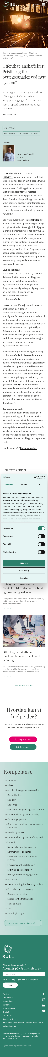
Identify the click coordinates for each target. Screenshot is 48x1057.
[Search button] (30, 4)
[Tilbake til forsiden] (11, 4)
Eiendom (11, 799)
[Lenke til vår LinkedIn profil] (43, 1005)
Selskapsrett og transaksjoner (21, 898)
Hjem (5, 53)
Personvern (12, 879)
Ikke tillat (24, 578)
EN (38, 4)
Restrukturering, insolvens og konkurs (25, 884)
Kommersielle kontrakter (19, 851)
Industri (11, 842)
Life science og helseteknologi (21, 864)
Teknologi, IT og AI (15, 913)
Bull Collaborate (9, 1026)
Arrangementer (9, 1008)
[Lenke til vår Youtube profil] (43, 1011)
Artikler (12, 53)
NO (34, 4)
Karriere (6, 1004)
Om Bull (6, 1012)
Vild (29, 1046)
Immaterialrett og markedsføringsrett (25, 837)
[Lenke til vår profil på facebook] (43, 994)
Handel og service (15, 832)
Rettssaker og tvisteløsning (20, 889)
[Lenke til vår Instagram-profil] (43, 999)
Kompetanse (8, 997)
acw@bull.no (23, 160)
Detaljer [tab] (24, 484)
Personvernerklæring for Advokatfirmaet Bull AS (23, 1022)
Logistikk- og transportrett (19, 869)
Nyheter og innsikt (10, 1019)
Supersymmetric (19, 1046)
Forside (6, 994)
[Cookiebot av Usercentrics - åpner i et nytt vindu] (34, 477)
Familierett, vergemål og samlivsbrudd (25, 809)
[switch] (41, 536)
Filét (11, 1046)
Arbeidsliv (12, 785)
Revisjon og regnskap (17, 893)
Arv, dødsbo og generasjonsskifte (23, 790)
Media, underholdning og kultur (22, 874)
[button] (24, 646)
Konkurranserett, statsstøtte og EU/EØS (21, 133)
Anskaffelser (22, 53)
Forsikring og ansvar (16, 819)
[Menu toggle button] (43, 5)
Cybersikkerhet (14, 795)
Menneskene (8, 1001)
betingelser (33, 979)
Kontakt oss (8, 1015)
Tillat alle (24, 563)
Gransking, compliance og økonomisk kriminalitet (25, 826)
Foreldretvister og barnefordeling (23, 814)
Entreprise (12, 804)
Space (10, 908)
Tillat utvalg (24, 571)
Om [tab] (39, 484)
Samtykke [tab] (8, 484)
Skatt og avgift (14, 903)
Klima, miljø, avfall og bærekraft (22, 846)
